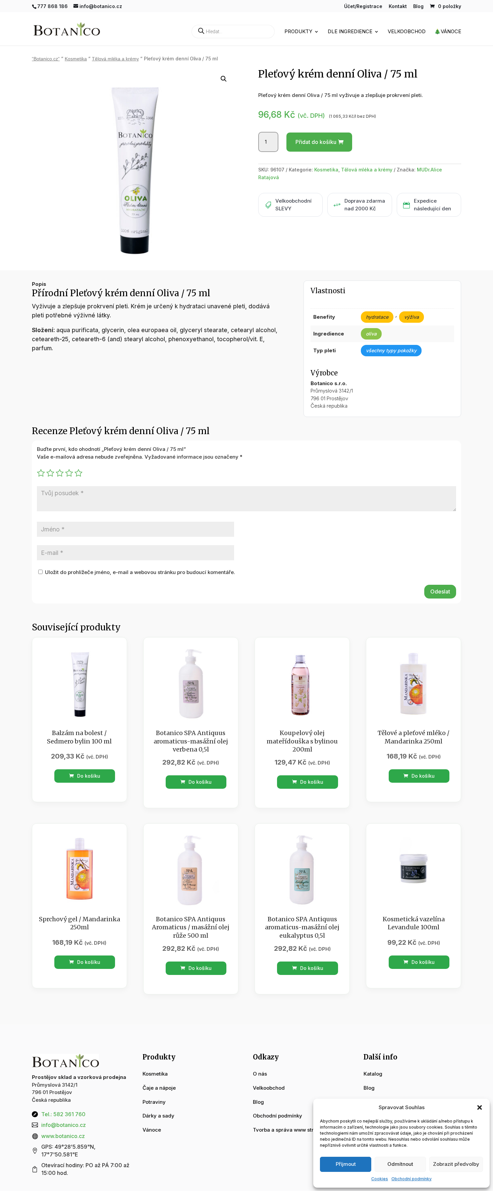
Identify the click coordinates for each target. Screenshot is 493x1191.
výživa (411, 317)
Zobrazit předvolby (456, 1164)
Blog (418, 6)
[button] (479, 1107)
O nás (260, 1074)
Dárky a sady (158, 1115)
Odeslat (440, 591)
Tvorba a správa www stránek (289, 1130)
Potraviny (154, 1102)
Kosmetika (76, 58)
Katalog (373, 1074)
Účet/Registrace (363, 6)
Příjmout (346, 1164)
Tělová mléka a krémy (115, 58)
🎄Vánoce (447, 32)
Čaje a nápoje (159, 1088)
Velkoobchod (407, 32)
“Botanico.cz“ (46, 58)
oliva (371, 333)
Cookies (379, 1178)
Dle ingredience (350, 32)
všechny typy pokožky (391, 350)
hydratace (377, 317)
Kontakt (398, 6)
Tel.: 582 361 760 (63, 1114)
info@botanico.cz (63, 1125)
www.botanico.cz (63, 1136)
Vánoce (152, 1130)
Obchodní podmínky (411, 1178)
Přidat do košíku (315, 142)
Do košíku (88, 776)
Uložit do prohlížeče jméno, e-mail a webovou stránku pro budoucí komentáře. (140, 572)
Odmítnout (400, 1164)
